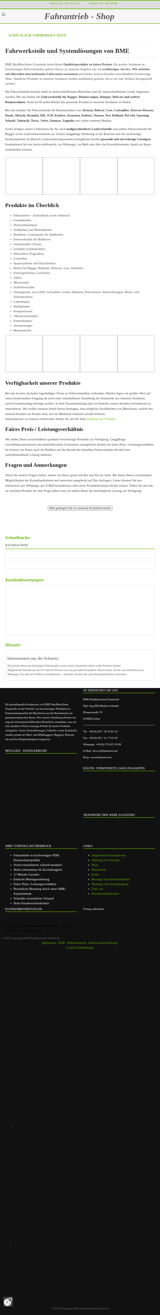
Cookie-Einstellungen (80, 947)
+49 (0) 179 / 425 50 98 (103, 3)
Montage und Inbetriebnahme (110, 879)
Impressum (49, 942)
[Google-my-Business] (73, 1008)
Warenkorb (98, 869)
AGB (61, 942)
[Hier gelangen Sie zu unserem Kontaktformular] (80, 508)
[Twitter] (73, 1244)
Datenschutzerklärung (103, 942)
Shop (94, 865)
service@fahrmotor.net (105, 750)
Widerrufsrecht (76, 942)
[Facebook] (73, 1126)
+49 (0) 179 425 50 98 (108, 744)
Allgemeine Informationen (108, 855)
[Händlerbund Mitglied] (37, 774)
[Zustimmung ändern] (8, 1302)
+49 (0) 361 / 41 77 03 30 (103, 737)
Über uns (97, 888)
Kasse (95, 874)
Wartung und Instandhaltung (110, 884)
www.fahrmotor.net (100, 757)
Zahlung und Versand (101, 419)
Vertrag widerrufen (93, 908)
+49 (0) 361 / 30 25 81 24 (64, 3)
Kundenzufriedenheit (105, 893)
